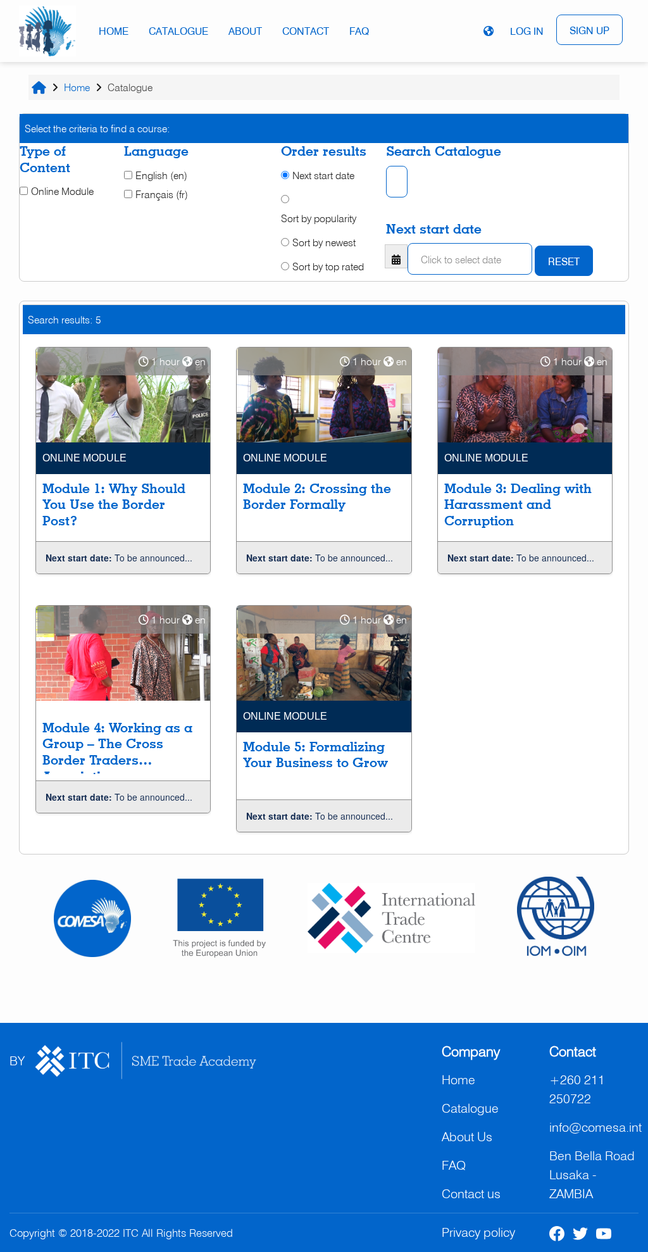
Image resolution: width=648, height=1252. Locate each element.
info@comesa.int (595, 1127)
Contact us (471, 1193)
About (245, 31)
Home (113, 31)
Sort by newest (324, 242)
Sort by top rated (328, 266)
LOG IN (527, 31)
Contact (305, 31)
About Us (467, 1136)
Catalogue (178, 31)
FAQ (359, 31)
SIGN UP (589, 30)
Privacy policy (478, 1232)
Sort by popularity (318, 218)
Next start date (323, 175)
